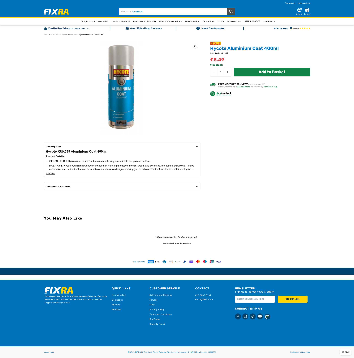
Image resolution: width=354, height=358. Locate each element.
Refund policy (119, 295)
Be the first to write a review (177, 243)
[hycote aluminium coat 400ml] (195, 46)
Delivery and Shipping (160, 295)
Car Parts (269, 21)
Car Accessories (121, 21)
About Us (116, 309)
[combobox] (173, 11)
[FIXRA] (56, 11)
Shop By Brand (157, 324)
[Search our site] (231, 12)
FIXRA (52, 352)
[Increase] (227, 72)
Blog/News (155, 319)
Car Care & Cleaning (144, 21)
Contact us (117, 299)
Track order (290, 3)
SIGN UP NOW (292, 299)
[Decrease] (213, 72)
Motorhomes (234, 21)
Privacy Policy (156, 309)
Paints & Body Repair (170, 21)
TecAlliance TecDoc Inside (300, 352)
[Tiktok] (253, 316)
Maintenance (192, 21)
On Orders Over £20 (80, 28)
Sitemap (116, 304)
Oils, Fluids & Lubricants (94, 21)
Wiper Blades (252, 21)
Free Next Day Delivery (59, 28)
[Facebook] (238, 316)
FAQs (152, 304)
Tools (220, 21)
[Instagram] (245, 316)
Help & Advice (304, 3)
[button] (177, 243)
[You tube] (260, 316)
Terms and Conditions (160, 314)
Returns (153, 299)
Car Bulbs (208, 21)
